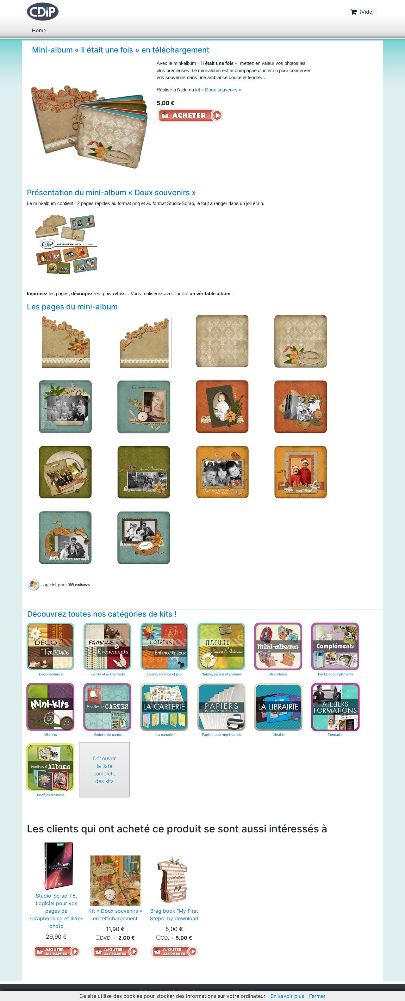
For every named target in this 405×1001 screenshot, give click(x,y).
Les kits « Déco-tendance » (50, 646)
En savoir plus (287, 996)
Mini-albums (278, 674)
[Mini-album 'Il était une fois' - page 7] (222, 407)
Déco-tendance (51, 674)
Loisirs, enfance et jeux (164, 674)
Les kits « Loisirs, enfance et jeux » (164, 646)
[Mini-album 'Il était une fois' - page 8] (300, 407)
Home (39, 30)
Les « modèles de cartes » (107, 707)
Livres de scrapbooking (278, 707)
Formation (335, 735)
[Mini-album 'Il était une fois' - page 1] (65, 341)
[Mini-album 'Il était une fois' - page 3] (222, 341)
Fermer (317, 996)
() (366, 12)
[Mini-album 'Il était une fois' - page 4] (300, 341)
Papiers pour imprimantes (221, 735)
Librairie (278, 735)
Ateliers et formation (335, 707)
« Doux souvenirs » (221, 89)
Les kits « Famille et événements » (107, 646)
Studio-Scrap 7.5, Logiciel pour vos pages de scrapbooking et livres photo (56, 910)
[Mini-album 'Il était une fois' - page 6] (143, 407)
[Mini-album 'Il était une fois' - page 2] (143, 341)
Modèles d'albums (50, 767)
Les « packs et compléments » (335, 646)
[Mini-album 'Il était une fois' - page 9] (65, 472)
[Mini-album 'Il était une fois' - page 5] (65, 407)
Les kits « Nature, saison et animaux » (221, 646)
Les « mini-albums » (278, 646)
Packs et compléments (335, 674)
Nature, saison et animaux (222, 674)
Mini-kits (50, 735)
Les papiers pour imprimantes (221, 707)
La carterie (164, 707)
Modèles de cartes (107, 735)
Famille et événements (107, 674)
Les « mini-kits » (50, 707)
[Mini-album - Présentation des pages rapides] (65, 243)
